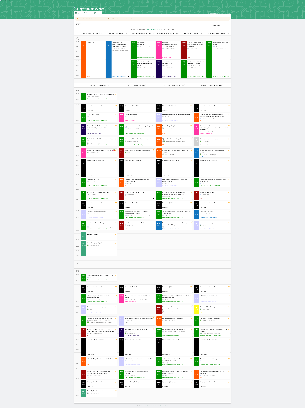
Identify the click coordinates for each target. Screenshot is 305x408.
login (229, 13)
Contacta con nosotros (151, 405)
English (210, 13)
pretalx (145, 405)
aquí (134, 19)
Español (215, 13)
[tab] (138, 29)
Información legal (160, 405)
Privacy (166, 405)
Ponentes (98, 13)
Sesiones (88, 13)
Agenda (79, 13)
